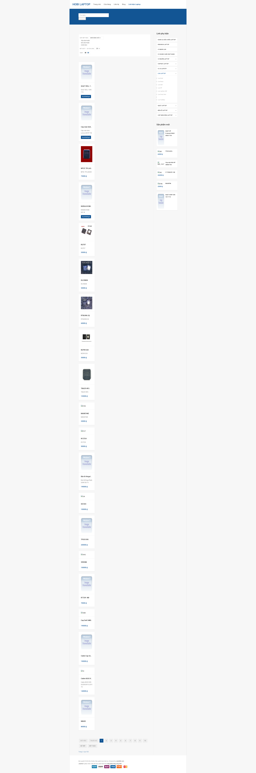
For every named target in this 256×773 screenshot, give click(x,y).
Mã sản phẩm (85, 43)
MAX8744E (85, 413)
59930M (84, 562)
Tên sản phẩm (85, 40)
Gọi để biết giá (86, 96)
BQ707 (83, 245)
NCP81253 (85, 350)
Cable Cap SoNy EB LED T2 (91, 656)
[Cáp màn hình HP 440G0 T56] (161, 163)
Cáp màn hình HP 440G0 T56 (170, 163)
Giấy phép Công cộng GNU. (114, 763)
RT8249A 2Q (85, 315)
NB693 (83, 721)
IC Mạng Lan (162, 49)
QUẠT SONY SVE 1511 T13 (170, 196)
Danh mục (84, 45)
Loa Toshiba (161, 100)
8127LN (83, 439)
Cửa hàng (107, 4)
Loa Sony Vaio (162, 94)
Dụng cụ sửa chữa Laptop (167, 39)
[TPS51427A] (160, 151)
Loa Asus (160, 81)
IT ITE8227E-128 (170, 172)
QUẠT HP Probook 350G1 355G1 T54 (170, 133)
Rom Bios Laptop (163, 44)
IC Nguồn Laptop (163, 59)
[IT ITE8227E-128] (160, 172)
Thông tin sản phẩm (85, 72)
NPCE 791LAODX (87, 168)
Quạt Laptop (162, 105)
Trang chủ (97, 4)
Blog (124, 4)
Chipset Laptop (163, 63)
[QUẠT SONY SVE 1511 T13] (161, 201)
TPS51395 (84, 539)
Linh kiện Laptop (134, 4)
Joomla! (80, 763)
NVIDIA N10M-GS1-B (88, 206)
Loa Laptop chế (162, 91)
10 (145, 740)
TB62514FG (85, 388)
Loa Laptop (162, 73)
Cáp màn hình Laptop (165, 115)
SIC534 (83, 504)
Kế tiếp (82, 746)
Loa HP (160, 88)
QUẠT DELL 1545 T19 (89, 86)
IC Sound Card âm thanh (166, 54)
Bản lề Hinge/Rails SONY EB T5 (92, 476)
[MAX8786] (160, 183)
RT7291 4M (85, 598)
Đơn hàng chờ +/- (95, 38)
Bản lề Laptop (163, 110)
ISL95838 (84, 280)
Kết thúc (92, 746)
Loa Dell (160, 84)
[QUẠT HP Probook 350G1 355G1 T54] (161, 137)
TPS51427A (168, 151)
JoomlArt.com (120, 761)
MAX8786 (168, 183)
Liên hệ (116, 4)
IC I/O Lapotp (162, 68)
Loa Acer (160, 78)
